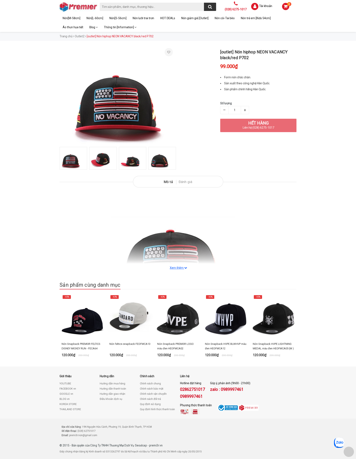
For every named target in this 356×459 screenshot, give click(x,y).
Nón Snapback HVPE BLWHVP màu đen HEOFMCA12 (225, 346)
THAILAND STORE (70, 409)
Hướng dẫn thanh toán (113, 388)
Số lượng (226, 103)
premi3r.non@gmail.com (83, 435)
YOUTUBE (65, 383)
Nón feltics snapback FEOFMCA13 (129, 343)
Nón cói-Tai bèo (225, 18)
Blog (92, 27)
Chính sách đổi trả (150, 398)
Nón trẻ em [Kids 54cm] (256, 18)
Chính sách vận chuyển (153, 393)
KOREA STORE (68, 404)
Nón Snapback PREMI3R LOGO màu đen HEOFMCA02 (175, 346)
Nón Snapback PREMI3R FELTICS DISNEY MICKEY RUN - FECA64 (81, 346)
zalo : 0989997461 (227, 389)
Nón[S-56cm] (117, 18)
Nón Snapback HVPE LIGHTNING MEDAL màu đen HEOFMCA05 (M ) (273, 346)
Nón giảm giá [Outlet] (194, 18)
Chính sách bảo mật (151, 388)
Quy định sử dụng (150, 404)
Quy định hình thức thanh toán (157, 409)
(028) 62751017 (86, 431)
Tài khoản (265, 6)
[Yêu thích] (169, 52)
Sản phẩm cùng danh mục (90, 285)
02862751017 (192, 389)
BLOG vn (65, 398)
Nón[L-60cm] (95, 18)
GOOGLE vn (66, 393)
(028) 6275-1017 (236, 9)
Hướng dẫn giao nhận (112, 393)
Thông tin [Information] (119, 27)
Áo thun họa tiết (73, 27)
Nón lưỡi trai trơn (143, 18)
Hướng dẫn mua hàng (112, 383)
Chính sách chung (150, 383)
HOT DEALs (167, 18)
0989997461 (191, 396)
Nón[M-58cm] (71, 18)
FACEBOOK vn (68, 388)
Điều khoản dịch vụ (111, 398)
